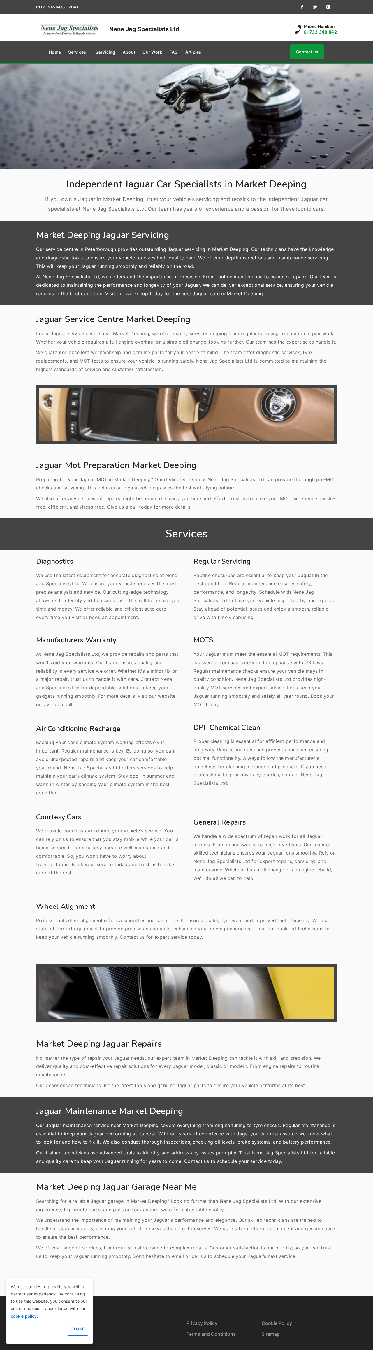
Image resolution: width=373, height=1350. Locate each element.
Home (55, 52)
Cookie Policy (277, 1323)
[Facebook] (301, 7)
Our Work (152, 52)
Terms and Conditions (211, 1334)
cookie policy (24, 1316)
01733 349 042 (320, 32)
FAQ (174, 52)
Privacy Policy (201, 1323)
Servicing (105, 52)
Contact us (307, 51)
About (129, 52)
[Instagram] (328, 7)
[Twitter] (314, 7)
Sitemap (271, 1334)
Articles (193, 52)
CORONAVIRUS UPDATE (58, 7)
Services (77, 52)
